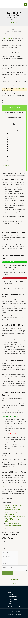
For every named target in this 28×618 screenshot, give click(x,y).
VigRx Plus (22, 88)
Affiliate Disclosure (12, 596)
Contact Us (11, 601)
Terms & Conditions (13, 599)
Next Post (14, 583)
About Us (10, 603)
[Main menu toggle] (25, 4)
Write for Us (11, 590)
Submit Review (7, 572)
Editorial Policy (12, 605)
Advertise (10, 592)
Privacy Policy (11, 598)
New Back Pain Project (14, 606)
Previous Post (14, 579)
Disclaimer (11, 594)
